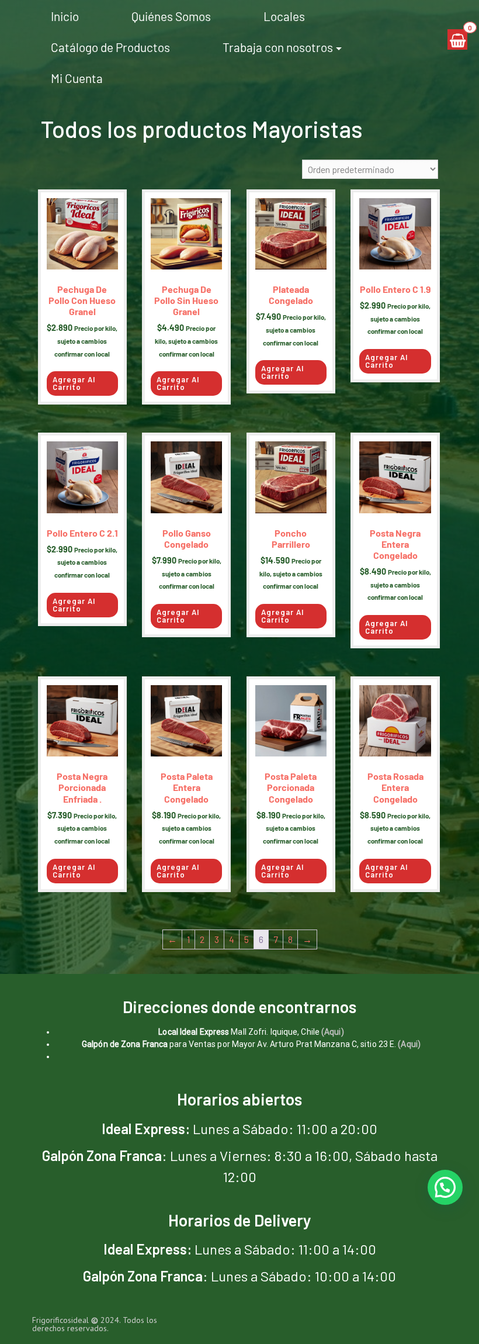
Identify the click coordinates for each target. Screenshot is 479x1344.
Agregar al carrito (74, 383)
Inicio (65, 16)
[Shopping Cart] (457, 39)
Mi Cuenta (77, 78)
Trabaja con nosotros (278, 47)
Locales (284, 16)
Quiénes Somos (171, 16)
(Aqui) (332, 1031)
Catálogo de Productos (110, 47)
